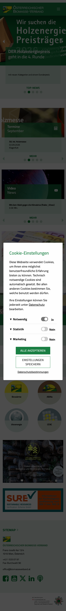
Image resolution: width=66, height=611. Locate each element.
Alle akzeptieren (32, 350)
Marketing (19, 339)
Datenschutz (37, 304)
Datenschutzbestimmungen (33, 371)
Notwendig (20, 319)
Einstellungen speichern (33, 362)
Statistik (18, 329)
